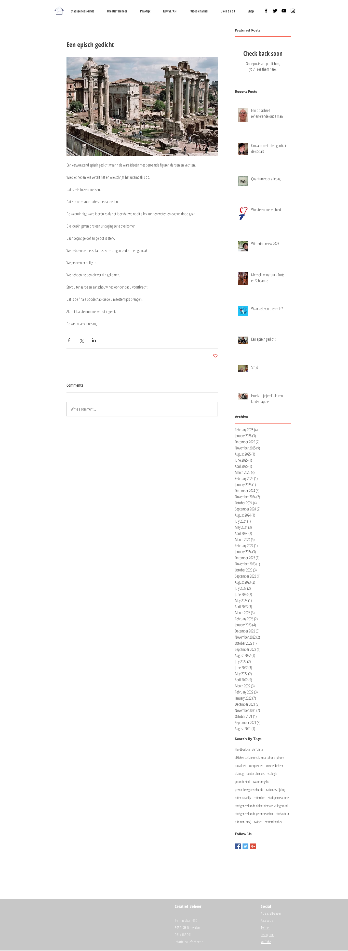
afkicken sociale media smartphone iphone (259, 757)
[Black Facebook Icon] (266, 11)
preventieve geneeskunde (249, 789)
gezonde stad (242, 781)
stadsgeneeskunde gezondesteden (254, 813)
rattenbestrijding (275, 789)
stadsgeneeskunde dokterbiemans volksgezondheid (263, 805)
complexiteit (256, 765)
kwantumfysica (261, 781)
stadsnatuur (282, 813)
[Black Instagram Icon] (293, 11)
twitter (258, 821)
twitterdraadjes (273, 821)
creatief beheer (274, 765)
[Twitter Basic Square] (245, 846)
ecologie (272, 773)
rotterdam (259, 797)
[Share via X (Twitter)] (81, 340)
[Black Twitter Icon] (275, 11)
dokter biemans (255, 773)
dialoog (239, 773)
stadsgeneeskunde (278, 797)
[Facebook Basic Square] (238, 846)
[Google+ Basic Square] (253, 846)
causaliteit (240, 765)
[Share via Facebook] (68, 340)
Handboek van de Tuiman (249, 749)
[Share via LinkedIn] (93, 340)
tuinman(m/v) (243, 821)
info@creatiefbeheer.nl (189, 941)
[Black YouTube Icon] (284, 11)
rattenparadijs (243, 797)
